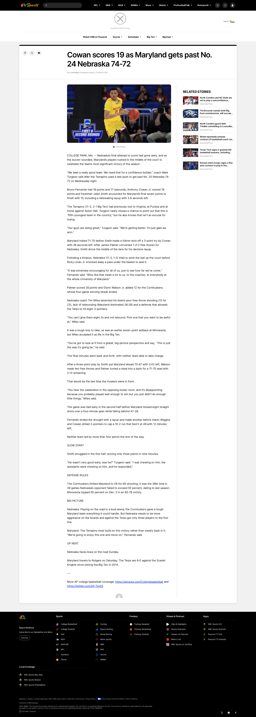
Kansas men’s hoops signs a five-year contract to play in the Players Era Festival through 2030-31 (216, 164)
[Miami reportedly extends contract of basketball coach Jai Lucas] (190, 139)
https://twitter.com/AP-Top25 (85, 586)
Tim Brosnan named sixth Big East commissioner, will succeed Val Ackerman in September (216, 112)
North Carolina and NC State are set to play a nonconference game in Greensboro (216, 99)
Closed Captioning (40, 699)
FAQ (50, 699)
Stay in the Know (26, 628)
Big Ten (151, 37)
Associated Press (206, 104)
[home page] (30, 5)
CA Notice (120, 699)
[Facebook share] (25, 53)
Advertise (22, 699)
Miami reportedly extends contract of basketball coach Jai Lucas (216, 138)
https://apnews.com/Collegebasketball (139, 581)
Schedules (133, 37)
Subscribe (24, 638)
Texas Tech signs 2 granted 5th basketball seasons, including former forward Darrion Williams (216, 151)
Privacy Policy (91, 699)
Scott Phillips (74, 73)
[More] (217, 5)
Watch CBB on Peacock (95, 37)
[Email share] (39, 53)
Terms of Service (132, 699)
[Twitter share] (32, 53)
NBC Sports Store (59, 699)
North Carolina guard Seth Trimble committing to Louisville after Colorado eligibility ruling (216, 125)
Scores (116, 37)
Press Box (71, 699)
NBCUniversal (33, 703)
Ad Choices (80, 699)
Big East (167, 37)
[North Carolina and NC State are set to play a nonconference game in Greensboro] (190, 100)
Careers (30, 699)
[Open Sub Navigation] (100, 5)
